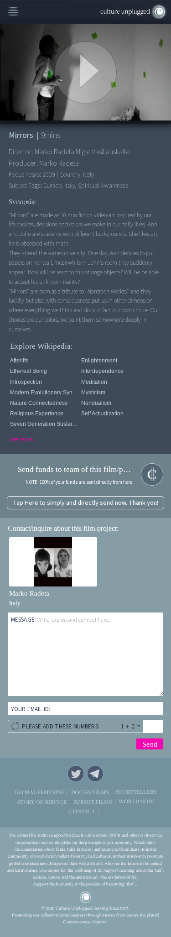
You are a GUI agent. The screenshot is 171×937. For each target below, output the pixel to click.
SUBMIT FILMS (92, 801)
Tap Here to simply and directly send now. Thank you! (85, 503)
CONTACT (81, 811)
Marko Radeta (29, 593)
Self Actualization (102, 413)
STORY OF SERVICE (42, 801)
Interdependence (102, 371)
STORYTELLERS (135, 792)
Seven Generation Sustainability (44, 424)
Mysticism (93, 392)
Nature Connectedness (38, 403)
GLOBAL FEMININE (39, 792)
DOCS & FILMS (90, 792)
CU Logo (86, 897)
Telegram (95, 773)
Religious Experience (36, 413)
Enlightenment (99, 360)
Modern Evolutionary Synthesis (44, 392)
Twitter (75, 773)
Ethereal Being (28, 371)
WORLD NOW (136, 802)
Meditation (94, 382)
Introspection (26, 382)
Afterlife (19, 360)
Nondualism (96, 403)
